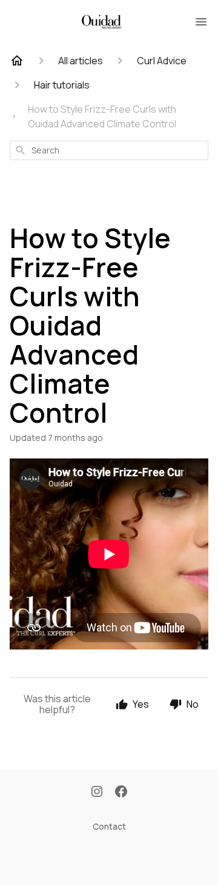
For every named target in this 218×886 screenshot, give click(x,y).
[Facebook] (121, 792)
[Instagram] (97, 792)
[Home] (17, 60)
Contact (109, 826)
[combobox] (109, 150)
